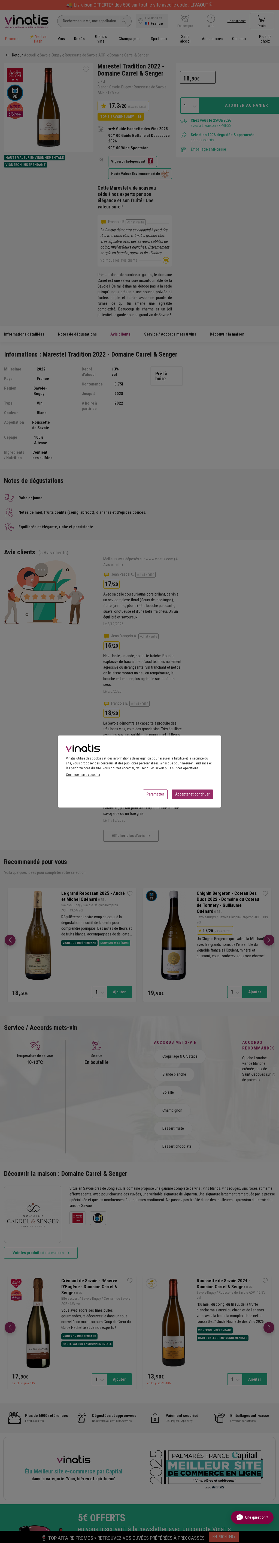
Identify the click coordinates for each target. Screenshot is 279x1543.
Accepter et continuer (192, 794)
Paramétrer (155, 794)
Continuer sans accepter (83, 775)
